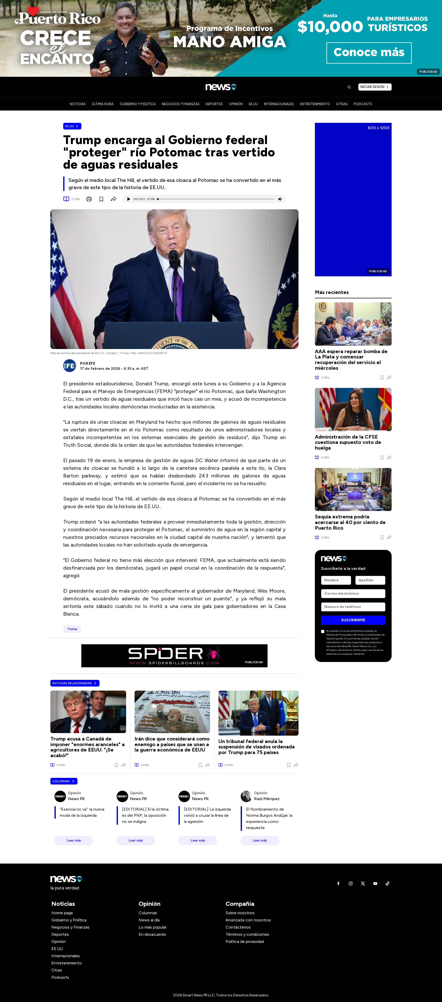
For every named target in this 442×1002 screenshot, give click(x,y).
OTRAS (342, 104)
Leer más (74, 840)
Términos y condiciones (247, 934)
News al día (149, 920)
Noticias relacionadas (72, 683)
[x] (363, 883)
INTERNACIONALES (279, 104)
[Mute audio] (280, 199)
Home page (62, 912)
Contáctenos (238, 927)
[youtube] (375, 883)
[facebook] (338, 883)
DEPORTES (214, 104)
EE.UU (253, 104)
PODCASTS (363, 104)
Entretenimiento (66, 963)
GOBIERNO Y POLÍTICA (138, 104)
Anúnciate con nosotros (248, 920)
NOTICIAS (78, 104)
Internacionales (65, 955)
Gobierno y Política (68, 920)
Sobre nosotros (240, 912)
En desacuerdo (152, 934)
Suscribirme (353, 620)
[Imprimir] (89, 199)
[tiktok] (387, 883)
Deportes (60, 934)
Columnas (61, 781)
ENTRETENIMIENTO (315, 104)
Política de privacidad (245, 941)
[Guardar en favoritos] (101, 199)
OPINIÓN (236, 104)
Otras (56, 970)
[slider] (158, 199)
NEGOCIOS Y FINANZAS (181, 104)
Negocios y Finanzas (70, 927)
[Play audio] (128, 199)
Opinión (58, 941)
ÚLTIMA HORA (103, 104)
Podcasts (60, 977)
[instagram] (351, 883)
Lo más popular (153, 927)
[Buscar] (349, 87)
